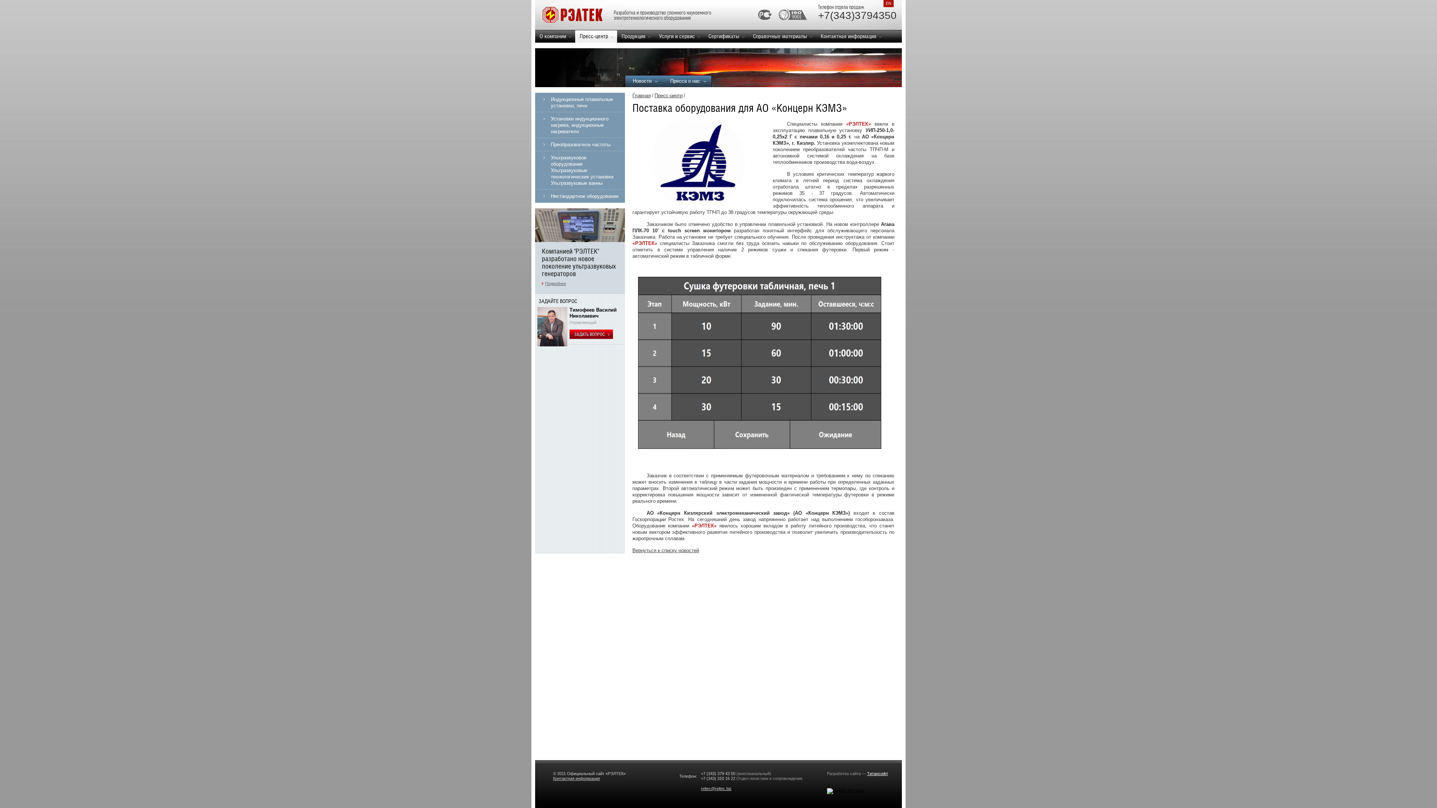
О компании (553, 36)
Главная (641, 95)
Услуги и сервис (677, 36)
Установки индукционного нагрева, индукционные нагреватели (579, 125)
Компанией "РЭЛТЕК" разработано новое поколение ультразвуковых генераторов (579, 262)
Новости (642, 81)
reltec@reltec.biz (716, 788)
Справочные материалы (780, 36)
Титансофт (877, 773)
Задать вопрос (590, 334)
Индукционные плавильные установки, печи (582, 102)
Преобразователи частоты (580, 144)
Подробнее (555, 283)
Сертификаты (723, 36)
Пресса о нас (685, 81)
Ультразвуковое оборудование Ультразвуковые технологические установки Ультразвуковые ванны (582, 170)
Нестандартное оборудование (585, 196)
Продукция (634, 36)
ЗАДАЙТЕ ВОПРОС (558, 301)
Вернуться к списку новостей (665, 550)
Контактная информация (848, 36)
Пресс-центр (594, 36)
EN (888, 3)
